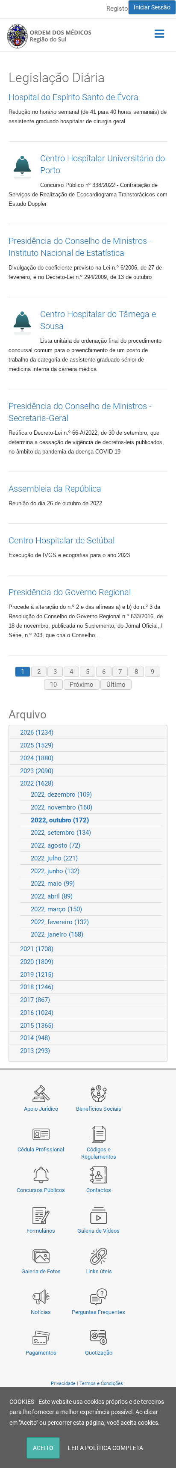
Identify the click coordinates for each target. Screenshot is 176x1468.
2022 (36, 783)
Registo (117, 8)
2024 (36, 758)
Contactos (98, 1190)
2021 (36, 949)
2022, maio (53, 883)
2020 (36, 962)
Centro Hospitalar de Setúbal (61, 540)
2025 (36, 745)
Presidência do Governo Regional (70, 592)
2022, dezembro (61, 794)
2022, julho (54, 858)
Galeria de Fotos (41, 1271)
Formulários (40, 1231)
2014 (35, 1038)
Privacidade (63, 1383)
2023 (36, 771)
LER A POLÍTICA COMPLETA (105, 1447)
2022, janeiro (57, 934)
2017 (35, 1000)
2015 (36, 1025)
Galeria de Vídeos (98, 1231)
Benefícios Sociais (98, 1109)
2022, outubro (60, 820)
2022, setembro (61, 832)
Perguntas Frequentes (98, 1312)
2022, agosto (55, 845)
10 (53, 684)
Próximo (82, 684)
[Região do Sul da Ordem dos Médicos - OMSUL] (49, 36)
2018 (36, 987)
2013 (35, 1051)
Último (116, 684)
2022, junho (55, 871)
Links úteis (98, 1271)
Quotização (98, 1352)
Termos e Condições (101, 1383)
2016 (36, 1013)
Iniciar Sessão (152, 7)
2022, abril (52, 896)
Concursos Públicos (41, 1190)
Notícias (41, 1312)
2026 (36, 732)
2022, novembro (61, 807)
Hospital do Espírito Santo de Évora (73, 97)
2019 (36, 975)
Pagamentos (41, 1352)
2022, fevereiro (60, 922)
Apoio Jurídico (41, 1109)
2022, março (56, 909)
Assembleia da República (55, 488)
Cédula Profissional (41, 1149)
